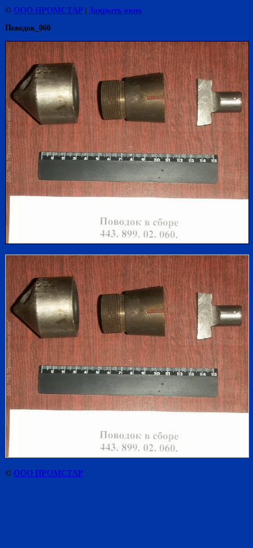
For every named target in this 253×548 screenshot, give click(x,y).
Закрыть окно (115, 10)
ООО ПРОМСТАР (48, 10)
